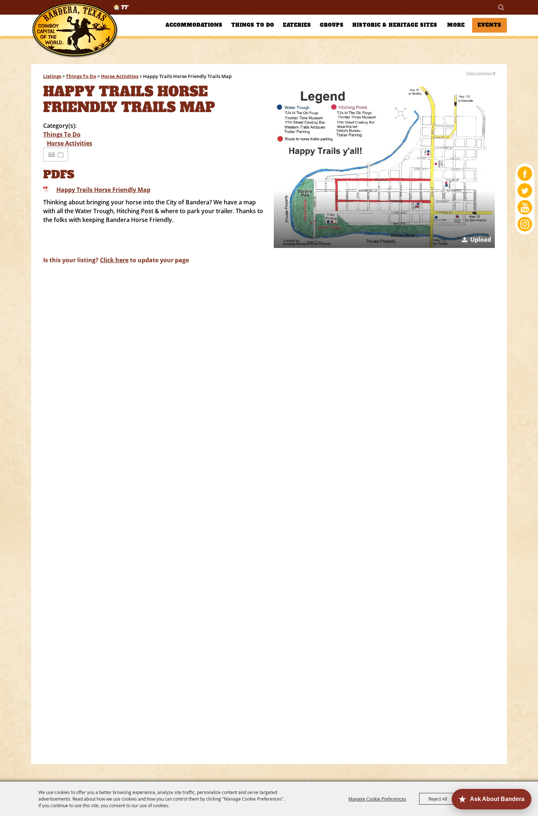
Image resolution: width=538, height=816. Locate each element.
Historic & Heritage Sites (394, 25)
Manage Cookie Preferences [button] (377, 799)
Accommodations (194, 25)
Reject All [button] (438, 799)
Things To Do (252, 25)
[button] (384, 166)
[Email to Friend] (51, 154)
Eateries (297, 25)
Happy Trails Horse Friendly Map (103, 190)
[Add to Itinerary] (61, 155)
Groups (332, 25)
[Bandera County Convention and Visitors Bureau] (75, 30)
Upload (480, 239)
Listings (52, 76)
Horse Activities (119, 76)
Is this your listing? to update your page (116, 260)
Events (489, 25)
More (456, 25)
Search (500, 7)
